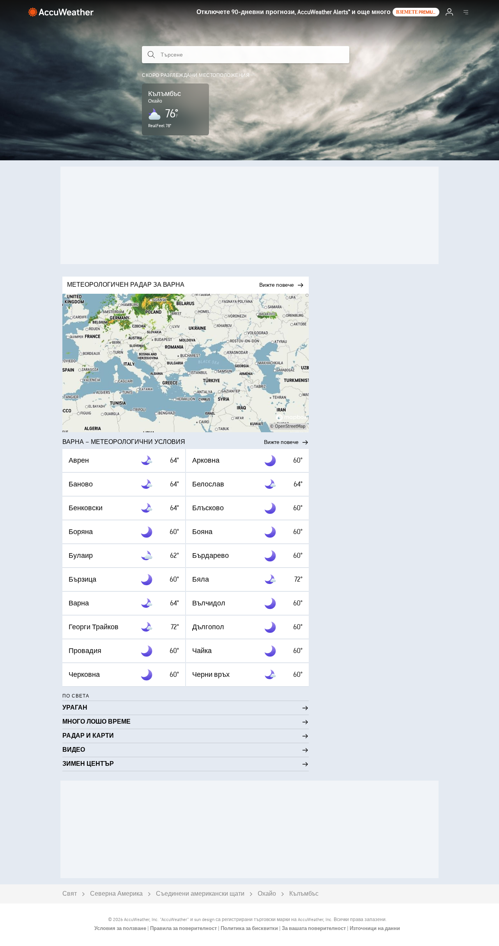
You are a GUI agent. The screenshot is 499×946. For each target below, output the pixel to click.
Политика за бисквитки (250, 928)
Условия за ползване (120, 928)
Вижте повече (281, 442)
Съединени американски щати (200, 894)
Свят (69, 894)
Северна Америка (116, 894)
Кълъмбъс (304, 894)
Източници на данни (375, 928)
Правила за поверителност (184, 928)
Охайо (267, 894)
